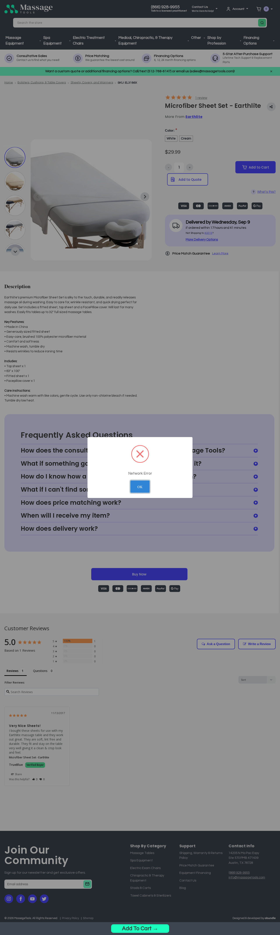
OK (140, 486)
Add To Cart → (140, 928)
